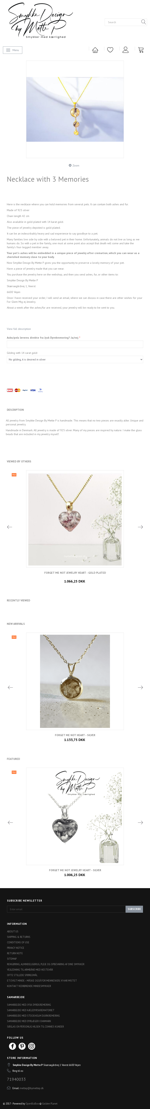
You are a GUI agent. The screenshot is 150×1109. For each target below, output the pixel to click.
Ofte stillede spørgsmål (22, 975)
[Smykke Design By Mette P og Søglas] (47, 21)
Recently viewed (18, 600)
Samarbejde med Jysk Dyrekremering (29, 1004)
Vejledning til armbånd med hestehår (30, 969)
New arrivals (16, 624)
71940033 (16, 1079)
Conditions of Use (18, 942)
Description (15, 410)
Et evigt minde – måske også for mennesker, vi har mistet (42, 980)
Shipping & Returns (18, 936)
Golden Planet (49, 1103)
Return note (15, 953)
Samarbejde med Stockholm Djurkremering (33, 1015)
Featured (13, 759)
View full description (19, 329)
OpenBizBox (32, 1103)
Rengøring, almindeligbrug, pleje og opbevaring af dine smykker (45, 964)
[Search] (143, 22)
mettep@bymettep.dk (32, 1088)
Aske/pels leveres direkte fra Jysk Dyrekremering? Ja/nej (43, 337)
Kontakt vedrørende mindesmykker (29, 986)
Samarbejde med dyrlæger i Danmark (29, 1021)
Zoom (75, 165)
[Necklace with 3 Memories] (75, 109)
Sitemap (12, 958)
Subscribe (134, 909)
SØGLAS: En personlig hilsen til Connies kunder (35, 1026)
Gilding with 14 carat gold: (22, 353)
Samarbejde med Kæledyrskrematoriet (30, 1010)
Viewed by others (19, 461)
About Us (12, 931)
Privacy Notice (15, 947)
